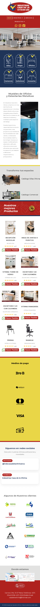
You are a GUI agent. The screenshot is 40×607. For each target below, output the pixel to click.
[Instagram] (20, 25)
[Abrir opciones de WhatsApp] (16, 25)
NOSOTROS (18, 18)
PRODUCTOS (20, 21)
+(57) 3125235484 (22, 595)
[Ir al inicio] (20, 8)
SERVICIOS (28, 18)
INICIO (9, 18)
